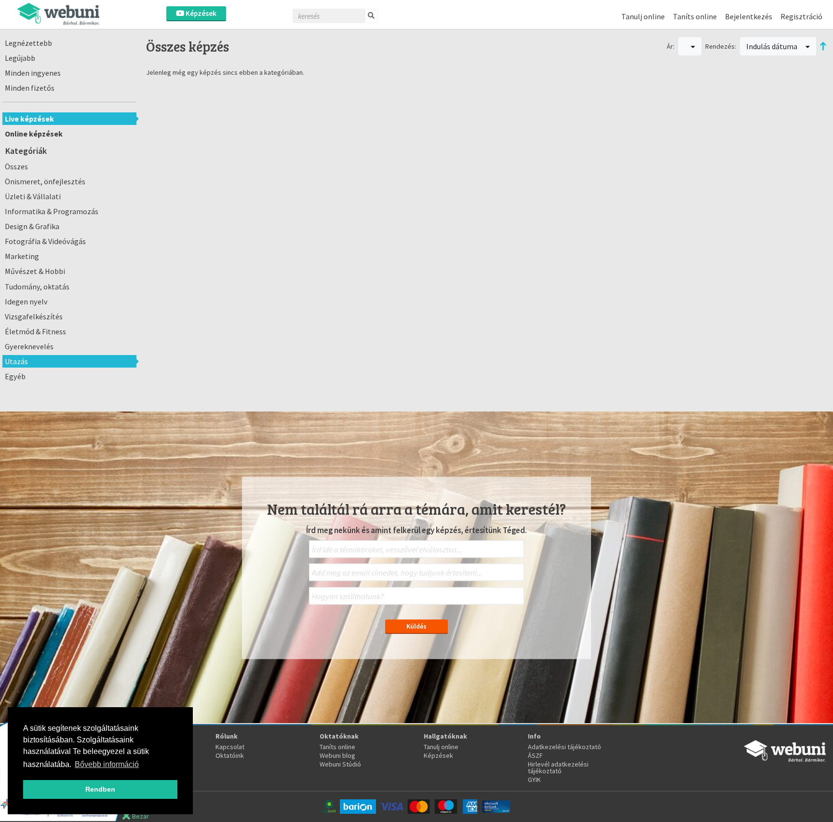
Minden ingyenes (33, 73)
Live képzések (29, 118)
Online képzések (34, 133)
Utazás (16, 361)
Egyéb (15, 376)
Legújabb (20, 58)
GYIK (534, 779)
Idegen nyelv (26, 301)
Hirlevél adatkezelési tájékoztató (558, 767)
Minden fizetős (29, 88)
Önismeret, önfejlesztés (45, 181)
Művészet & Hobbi (35, 271)
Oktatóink (229, 755)
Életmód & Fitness (35, 331)
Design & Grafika (32, 226)
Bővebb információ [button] (107, 764)
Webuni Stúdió (340, 764)
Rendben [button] (100, 789)
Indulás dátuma (772, 46)
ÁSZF (535, 755)
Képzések (200, 13)
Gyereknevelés (29, 346)
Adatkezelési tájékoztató (564, 746)
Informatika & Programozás (51, 211)
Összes (16, 166)
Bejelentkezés (748, 16)
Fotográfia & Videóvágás (45, 241)
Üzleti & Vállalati (33, 196)
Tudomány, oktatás (37, 286)
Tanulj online (643, 16)
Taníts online (695, 16)
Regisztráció (801, 16)
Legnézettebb (28, 43)
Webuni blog (337, 755)
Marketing (22, 256)
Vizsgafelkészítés (34, 316)
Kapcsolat (229, 746)
